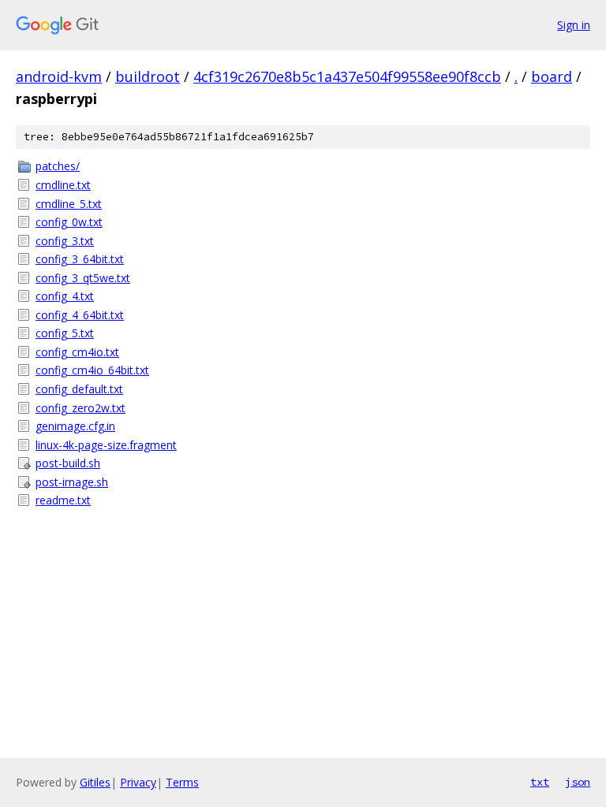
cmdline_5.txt (69, 203)
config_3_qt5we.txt (83, 277)
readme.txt (63, 500)
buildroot (147, 76)
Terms (182, 782)
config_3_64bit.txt (80, 258)
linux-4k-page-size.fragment (106, 444)
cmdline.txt (63, 184)
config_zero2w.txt (80, 407)
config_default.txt (79, 388)
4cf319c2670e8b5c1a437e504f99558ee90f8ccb (347, 76)
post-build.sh (68, 463)
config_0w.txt (69, 221)
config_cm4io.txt (77, 351)
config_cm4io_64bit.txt (92, 370)
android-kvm (59, 76)
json (577, 782)
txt (539, 782)
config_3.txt (65, 240)
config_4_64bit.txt (80, 314)
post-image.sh (72, 481)
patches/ (58, 165)
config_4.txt (65, 295)
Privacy (138, 782)
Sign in (573, 24)
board (551, 76)
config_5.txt (65, 332)
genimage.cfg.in (75, 425)
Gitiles (95, 782)
